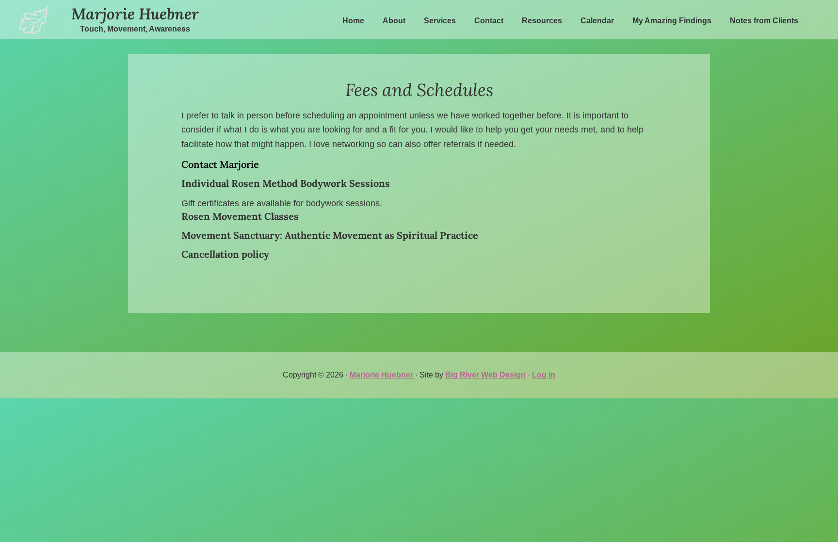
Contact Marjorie (220, 164)
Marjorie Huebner (135, 14)
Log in (543, 375)
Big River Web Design (485, 375)
